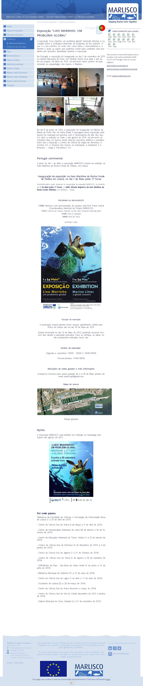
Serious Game (13, 68)
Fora (9, 51)
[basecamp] (110, 655)
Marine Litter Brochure (17, 72)
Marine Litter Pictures (16, 81)
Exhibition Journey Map (16, 47)
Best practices (13, 55)
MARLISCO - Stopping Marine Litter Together (122, 14)
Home (9, 26)
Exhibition (53, 22)
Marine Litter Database (17, 76)
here (108, 679)
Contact (10, 85)
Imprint (9, 662)
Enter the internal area (121, 653)
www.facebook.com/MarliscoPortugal (122, 69)
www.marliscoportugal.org (117, 65)
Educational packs (15, 34)
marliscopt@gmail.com (121, 76)
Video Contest (13, 60)
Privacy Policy (18, 662)
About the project (15, 30)
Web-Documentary (15, 64)
